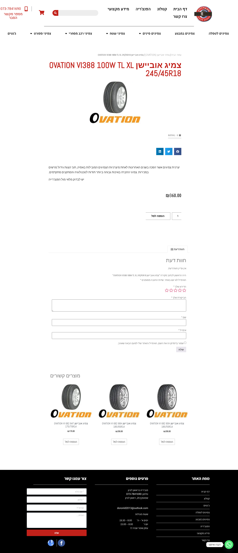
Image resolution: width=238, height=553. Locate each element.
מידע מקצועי (118, 9)
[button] (174, 136)
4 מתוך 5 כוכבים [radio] (171, 290)
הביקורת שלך (178, 297)
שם (183, 317)
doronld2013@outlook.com (132, 508)
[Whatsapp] (229, 544)
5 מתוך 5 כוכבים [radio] (167, 290)
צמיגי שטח (117, 33)
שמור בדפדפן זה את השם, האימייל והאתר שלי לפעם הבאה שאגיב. (151, 343)
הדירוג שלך (179, 286)
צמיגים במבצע (185, 33)
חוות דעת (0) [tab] (177, 249)
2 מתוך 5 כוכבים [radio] (180, 290)
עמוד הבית (176, 55)
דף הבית (180, 9)
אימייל (182, 330)
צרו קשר (180, 16)
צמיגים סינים (152, 33)
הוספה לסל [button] (167, 441)
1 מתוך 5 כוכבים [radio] (184, 290)
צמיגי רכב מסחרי (80, 33)
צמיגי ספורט (42, 33)
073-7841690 (134, 494)
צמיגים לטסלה (219, 33)
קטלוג (162, 9)
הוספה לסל (157, 216)
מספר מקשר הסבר (13, 15)
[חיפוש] (55, 13)
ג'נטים (12, 33)
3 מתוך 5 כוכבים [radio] (175, 290)
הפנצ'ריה (143, 9)
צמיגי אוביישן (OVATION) (157, 55)
